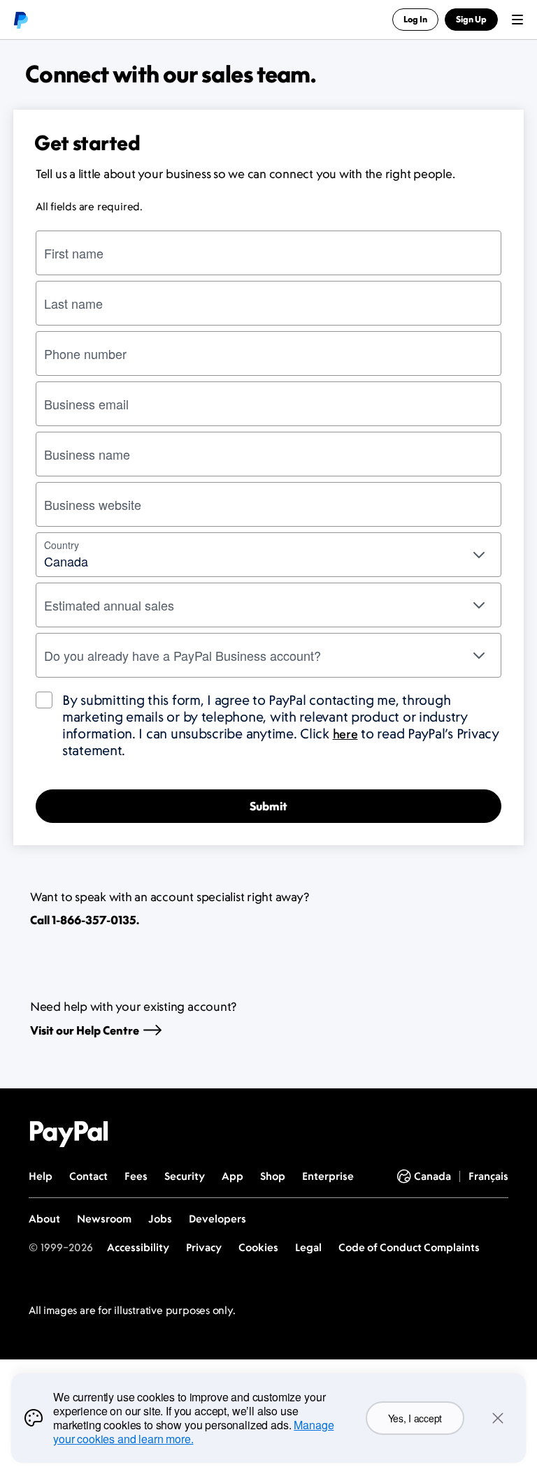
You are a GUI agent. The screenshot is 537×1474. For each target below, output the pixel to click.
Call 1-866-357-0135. (84, 920)
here (345, 733)
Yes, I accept (415, 1418)
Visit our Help (84, 1030)
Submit (268, 806)
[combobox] (268, 554)
